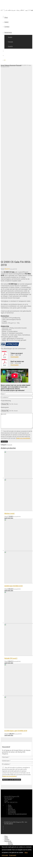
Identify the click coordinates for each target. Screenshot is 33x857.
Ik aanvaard (12, 855)
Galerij (6, 22)
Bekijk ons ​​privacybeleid (23, 438)
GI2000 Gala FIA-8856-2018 (13, 586)
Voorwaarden (12, 812)
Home (2, 65)
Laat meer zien (8, 518)
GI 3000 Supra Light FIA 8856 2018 (15, 731)
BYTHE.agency (8, 823)
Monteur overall (9, 513)
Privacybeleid (12, 811)
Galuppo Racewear (10, 65)
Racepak (18, 65)
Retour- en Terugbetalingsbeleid (17, 814)
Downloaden (15, 357)
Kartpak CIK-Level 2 (10, 658)
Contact (6, 27)
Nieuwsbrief (11, 809)
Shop (6, 17)
